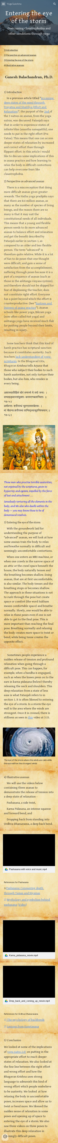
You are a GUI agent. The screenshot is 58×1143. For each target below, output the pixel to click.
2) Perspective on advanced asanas (20, 55)
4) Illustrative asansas (14, 65)
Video (22, 904)
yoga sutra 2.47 (16, 1052)
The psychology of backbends (25, 1020)
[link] (29, 853)
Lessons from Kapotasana (23, 1026)
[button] (3, 4)
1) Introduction (11, 50)
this (30, 717)
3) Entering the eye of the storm (18, 60)
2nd (46, 111)
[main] (29, 23)
